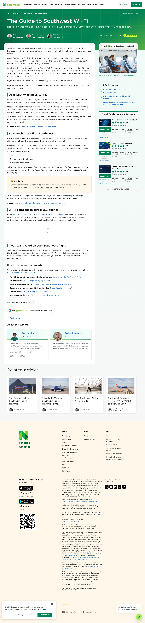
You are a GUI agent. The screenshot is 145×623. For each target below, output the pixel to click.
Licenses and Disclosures (88, 501)
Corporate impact (69, 446)
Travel (16, 13)
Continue (45, 615)
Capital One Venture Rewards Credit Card (52, 284)
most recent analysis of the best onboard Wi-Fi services (38, 215)
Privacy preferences (114, 454)
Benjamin (28, 333)
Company (66, 436)
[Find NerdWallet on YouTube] (111, 487)
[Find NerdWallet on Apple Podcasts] (119, 487)
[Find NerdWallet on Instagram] (115, 487)
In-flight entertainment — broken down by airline (43, 203)
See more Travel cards (118, 189)
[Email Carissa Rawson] (66, 336)
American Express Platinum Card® (38, 292)
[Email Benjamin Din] (26, 336)
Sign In (123, 4)
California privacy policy (113, 449)
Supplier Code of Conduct (113, 440)
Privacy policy (112, 445)
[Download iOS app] (26, 488)
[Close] (142, 604)
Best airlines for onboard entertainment (38, 127)
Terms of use (111, 436)
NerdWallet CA (91, 612)
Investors (66, 471)
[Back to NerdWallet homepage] (8, 13)
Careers (65, 442)
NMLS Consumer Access (70, 501)
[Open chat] (139, 617)
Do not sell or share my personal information (115, 458)
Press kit (65, 468)
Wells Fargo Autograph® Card (37, 281)
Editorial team (68, 461)
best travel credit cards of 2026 (21, 273)
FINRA (91, 550)
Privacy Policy (72, 555)
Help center (89, 436)
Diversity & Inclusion (70, 449)
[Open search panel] (114, 4)
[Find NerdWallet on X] (107, 487)
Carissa (72, 333)
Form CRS (86, 554)
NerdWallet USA (71, 612)
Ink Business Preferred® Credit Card (44, 295)
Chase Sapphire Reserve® (60, 288)
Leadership (66, 439)
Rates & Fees (104, 137)
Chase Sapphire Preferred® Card (66, 277)
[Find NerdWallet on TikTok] (124, 487)
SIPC (95, 550)
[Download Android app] (26, 501)
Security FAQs (90, 439)
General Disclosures (89, 557)
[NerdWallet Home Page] (11, 4)
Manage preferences (25, 615)
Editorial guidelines (70, 452)
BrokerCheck (82, 559)
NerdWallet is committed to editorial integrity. (117, 75)
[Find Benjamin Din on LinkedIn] (30, 336)
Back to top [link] (15, 318)
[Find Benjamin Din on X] (23, 336)
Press (64, 464)
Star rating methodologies (68, 457)
